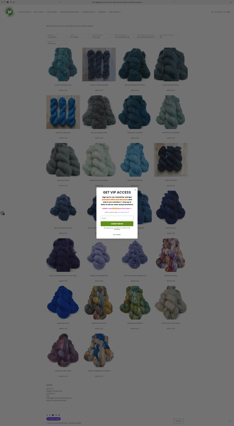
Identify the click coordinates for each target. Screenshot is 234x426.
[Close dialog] (135, 189)
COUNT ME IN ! (117, 223)
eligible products (124, 212)
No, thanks (117, 234)
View (119, 212)
